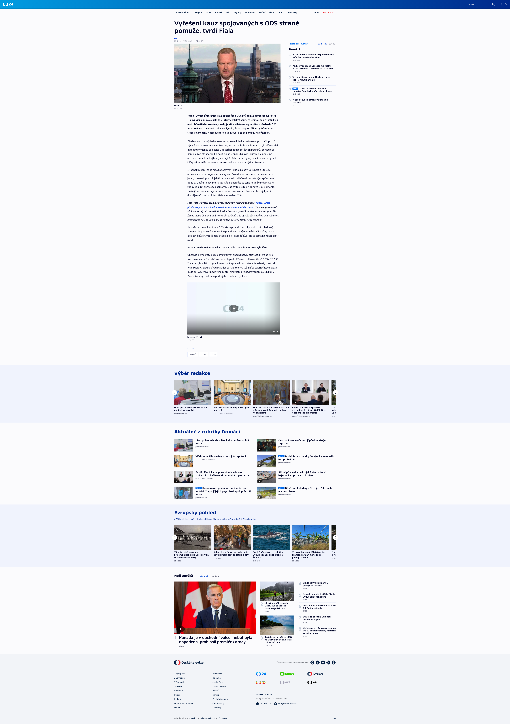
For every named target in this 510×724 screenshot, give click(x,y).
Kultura (280, 12)
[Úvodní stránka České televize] (189, 662)
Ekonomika (250, 12)
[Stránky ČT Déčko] (260, 682)
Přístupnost (222, 718)
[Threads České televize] (334, 662)
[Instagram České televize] (312, 662)
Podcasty (292, 12)
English (194, 718)
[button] (233, 308)
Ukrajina (198, 12)
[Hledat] (493, 4)
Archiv (203, 354)
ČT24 (213, 354)
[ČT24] (8, 4)
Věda (271, 12)
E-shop (177, 699)
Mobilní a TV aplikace (183, 703)
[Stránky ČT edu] (312, 682)
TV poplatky (179, 682)
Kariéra (215, 694)
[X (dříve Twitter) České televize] (328, 662)
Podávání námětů (220, 699)
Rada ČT (216, 690)
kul (175, 38)
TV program (179, 673)
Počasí (262, 12)
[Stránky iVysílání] (315, 673)
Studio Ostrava (219, 686)
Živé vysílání (179, 677)
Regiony (237, 12)
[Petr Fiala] (227, 73)
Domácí (218, 12)
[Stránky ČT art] (285, 682)
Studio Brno (217, 682)
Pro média (217, 673)
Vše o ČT (178, 707)
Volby (208, 12)
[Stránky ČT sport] (287, 673)
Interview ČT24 (193, 337)
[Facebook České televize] (318, 662)
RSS (334, 718)
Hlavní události (183, 12)
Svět (228, 12)
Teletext (178, 686)
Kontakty (216, 707)
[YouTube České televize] (323, 662)
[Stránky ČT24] (261, 673)
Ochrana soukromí (207, 718)
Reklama (216, 677)
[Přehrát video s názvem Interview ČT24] (233, 308)
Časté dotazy (218, 703)
